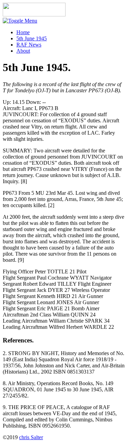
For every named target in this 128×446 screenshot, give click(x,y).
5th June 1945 (31, 38)
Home (23, 32)
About (23, 51)
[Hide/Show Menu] (20, 21)
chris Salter (31, 437)
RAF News (28, 45)
